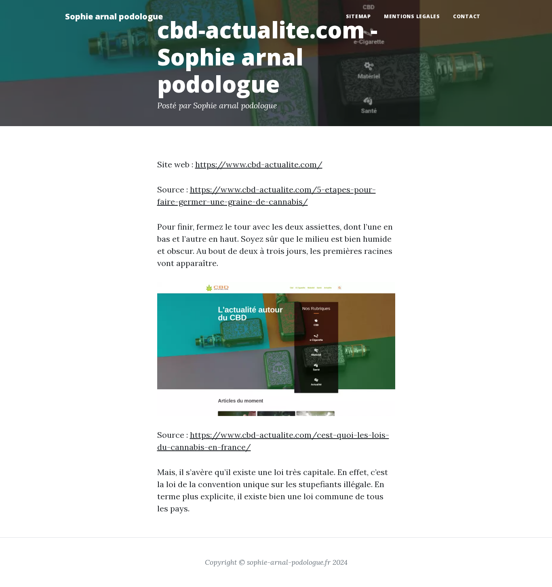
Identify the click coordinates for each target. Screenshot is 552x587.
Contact (466, 16)
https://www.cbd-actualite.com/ (258, 164)
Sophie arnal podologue (114, 16)
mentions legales (412, 16)
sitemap (358, 16)
